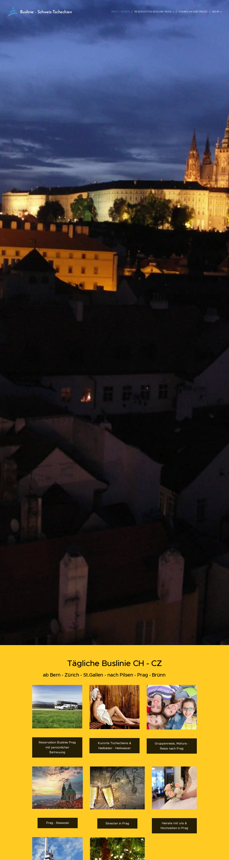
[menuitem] (122, 11)
